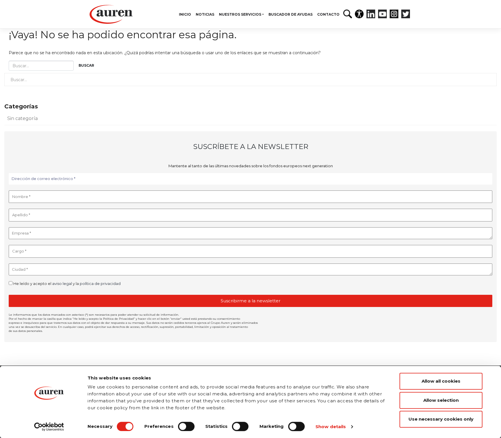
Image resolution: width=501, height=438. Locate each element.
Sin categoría (22, 118)
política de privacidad (100, 283)
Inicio (185, 14)
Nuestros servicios (240, 14)
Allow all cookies (441, 381)
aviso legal (62, 283)
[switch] (186, 426)
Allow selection (441, 400)
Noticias (205, 14)
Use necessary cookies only (441, 419)
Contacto (328, 14)
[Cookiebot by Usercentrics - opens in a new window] (49, 426)
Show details (330, 426)
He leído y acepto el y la (66, 283)
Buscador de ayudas (290, 14)
